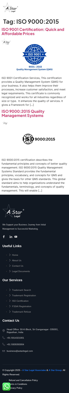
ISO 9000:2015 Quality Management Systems (23, 113)
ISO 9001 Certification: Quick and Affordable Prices (33, 31)
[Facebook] (4, 237)
